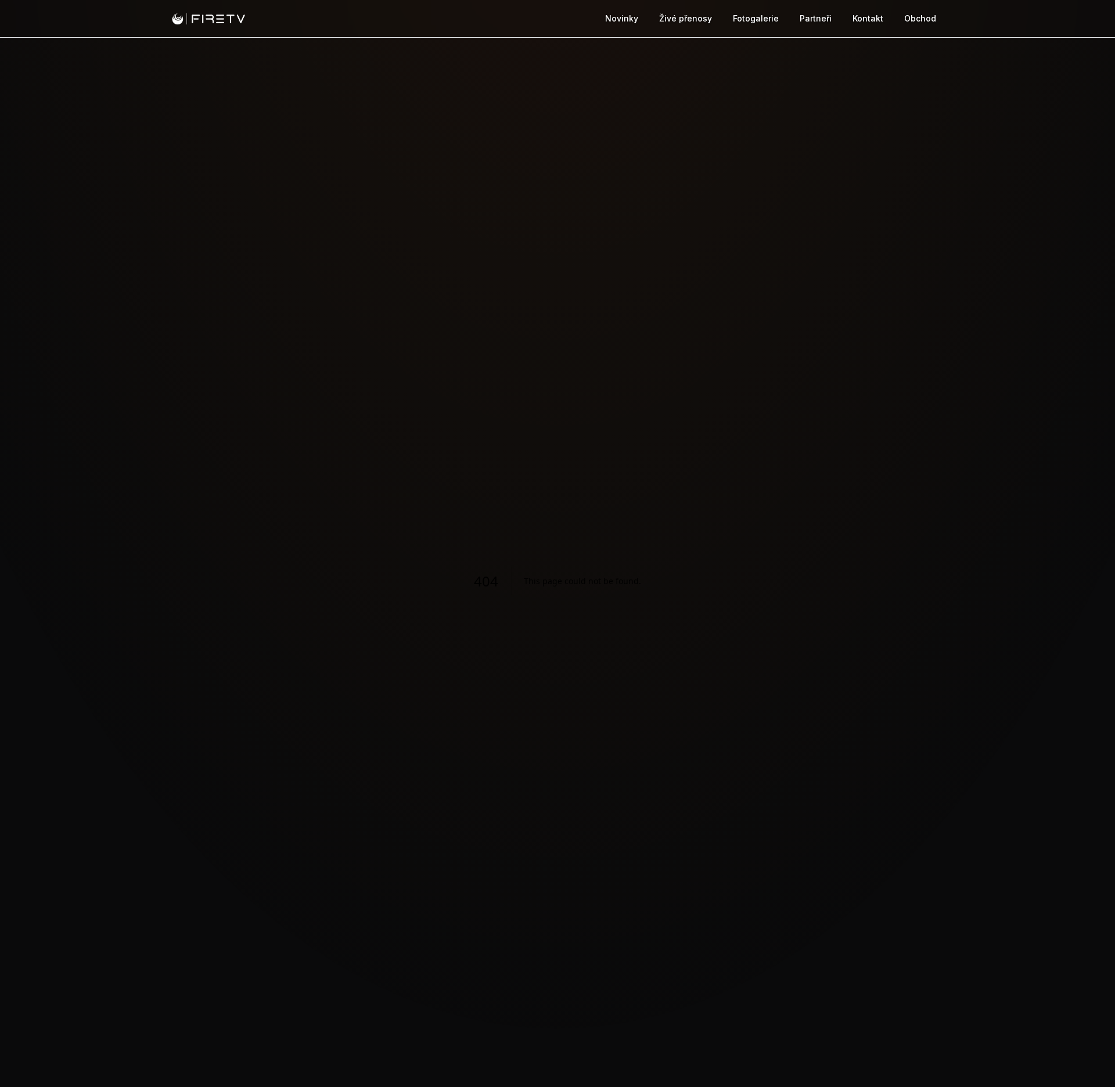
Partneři (816, 18)
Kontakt (868, 18)
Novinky (621, 18)
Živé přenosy (685, 18)
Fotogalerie (756, 18)
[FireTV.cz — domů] (208, 18)
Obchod (920, 18)
